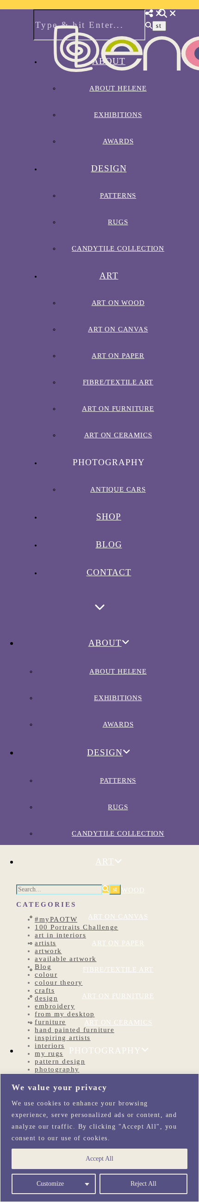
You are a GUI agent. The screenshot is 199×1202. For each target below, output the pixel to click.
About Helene (118, 671)
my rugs (49, 1053)
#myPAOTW (56, 919)
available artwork (66, 958)
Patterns (118, 195)
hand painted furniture (74, 1029)
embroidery (55, 1006)
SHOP (108, 516)
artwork (48, 951)
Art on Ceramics (118, 435)
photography (57, 1069)
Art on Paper (118, 355)
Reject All (143, 1183)
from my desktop (65, 1014)
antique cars (118, 489)
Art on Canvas (118, 329)
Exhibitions (118, 698)
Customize (50, 1183)
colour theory (59, 982)
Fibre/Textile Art (118, 382)
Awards (118, 141)
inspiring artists (63, 1037)
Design (109, 168)
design (46, 998)
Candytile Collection (118, 248)
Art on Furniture (118, 408)
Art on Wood (118, 302)
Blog (109, 544)
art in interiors (60, 935)
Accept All (99, 1158)
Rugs (118, 222)
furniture (50, 1022)
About (105, 643)
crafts (45, 990)
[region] (99, 1137)
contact (109, 572)
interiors (50, 1045)
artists (45, 943)
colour (46, 974)
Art (109, 275)
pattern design (60, 1061)
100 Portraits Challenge (76, 927)
